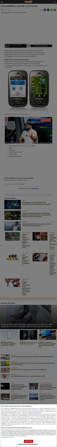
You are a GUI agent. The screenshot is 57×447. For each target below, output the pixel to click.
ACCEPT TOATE (28, 441)
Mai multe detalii (37, 412)
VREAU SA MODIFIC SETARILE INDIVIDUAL (28, 444)
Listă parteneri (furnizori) (7, 437)
